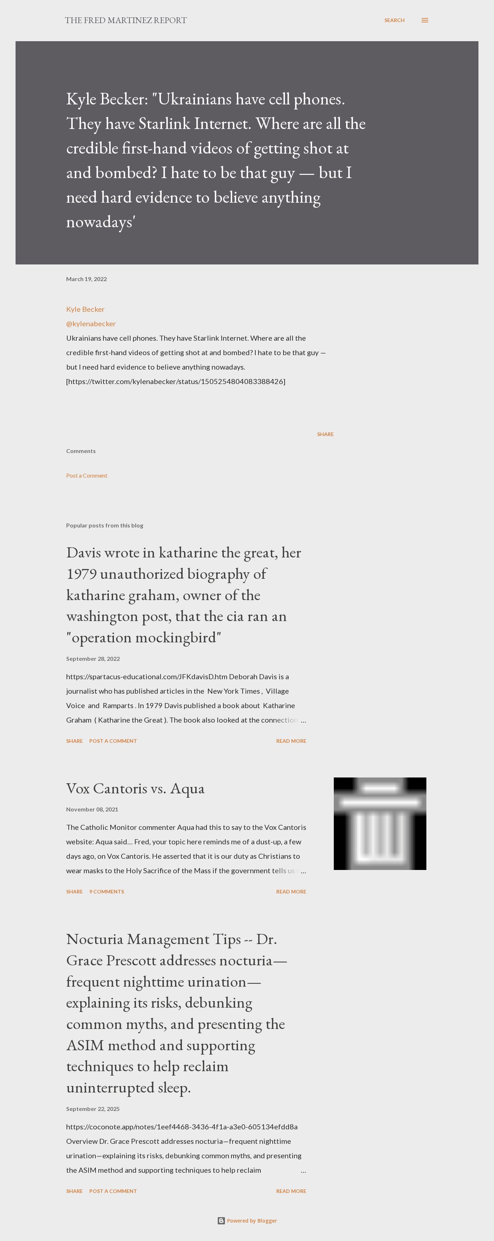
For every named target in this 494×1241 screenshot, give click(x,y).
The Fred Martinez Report (126, 20)
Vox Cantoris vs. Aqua (135, 787)
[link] (200, 309)
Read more (291, 741)
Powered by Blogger (251, 1220)
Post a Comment (86, 475)
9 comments (106, 891)
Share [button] (325, 434)
